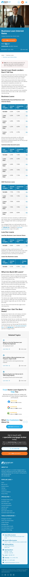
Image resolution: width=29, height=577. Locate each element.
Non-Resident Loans (6, 503)
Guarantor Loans (5, 501)
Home (2, 55)
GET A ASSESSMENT (9, 40)
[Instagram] (11, 575)
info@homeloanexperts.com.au (12, 562)
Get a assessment (14, 453)
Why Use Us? (4, 484)
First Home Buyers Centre (7, 528)
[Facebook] (2, 575)
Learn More (5, 349)
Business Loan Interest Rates (10, 57)
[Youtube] (5, 575)
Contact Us (3, 490)
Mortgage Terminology (6, 530)
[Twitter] (8, 575)
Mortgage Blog (4, 524)
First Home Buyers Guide (7, 526)
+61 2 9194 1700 (11, 557)
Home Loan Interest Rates (7, 520)
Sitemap (3, 488)
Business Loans (10, 55)
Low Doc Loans (4, 507)
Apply (27, 111)
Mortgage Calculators (6, 518)
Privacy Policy (4, 493)
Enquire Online (5, 486)
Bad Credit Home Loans (6, 510)
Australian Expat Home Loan (8, 512)
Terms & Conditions (6, 491)
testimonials (13, 426)
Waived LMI (4, 509)
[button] (26, 2)
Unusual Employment (6, 505)
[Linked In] (14, 575)
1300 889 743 (6, 227)
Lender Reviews (5, 522)
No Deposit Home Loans (7, 499)
